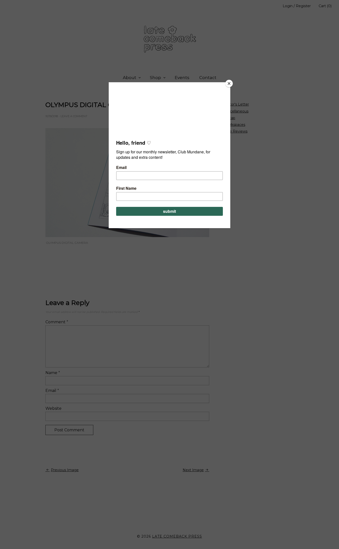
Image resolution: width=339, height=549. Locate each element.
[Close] (229, 83)
